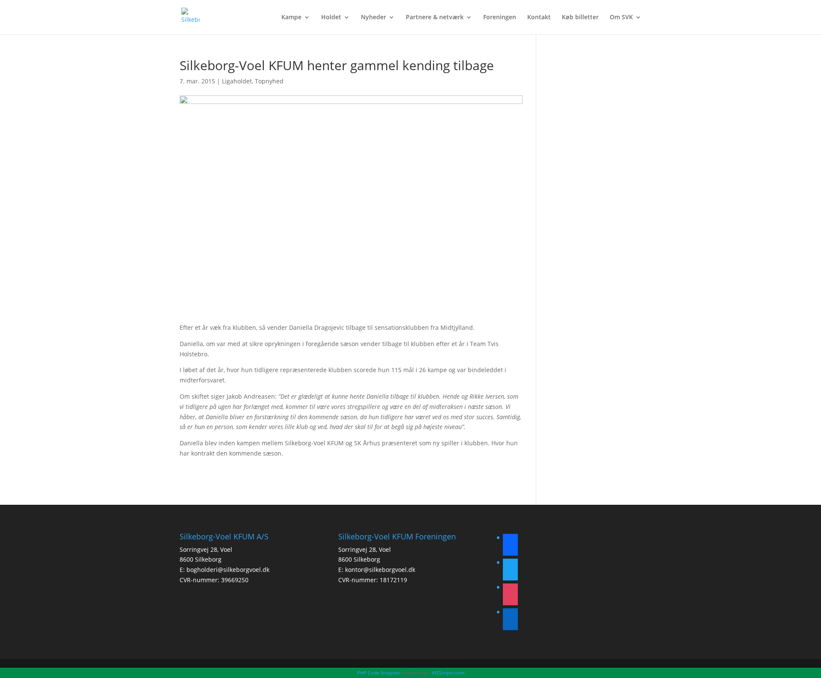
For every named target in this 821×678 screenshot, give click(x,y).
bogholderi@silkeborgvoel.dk (227, 569)
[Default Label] (510, 620)
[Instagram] (510, 596)
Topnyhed (269, 81)
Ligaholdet (237, 81)
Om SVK (621, 17)
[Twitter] (510, 571)
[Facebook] (510, 546)
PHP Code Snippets (378, 672)
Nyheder (373, 17)
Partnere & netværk (435, 17)
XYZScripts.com (447, 672)
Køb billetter (580, 17)
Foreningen (499, 17)
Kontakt (539, 17)
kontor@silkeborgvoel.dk (380, 569)
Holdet (331, 17)
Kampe (291, 17)
